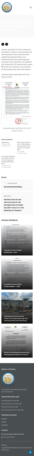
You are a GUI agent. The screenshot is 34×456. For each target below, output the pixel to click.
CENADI (3, 425)
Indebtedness (5, 142)
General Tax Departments (8, 407)
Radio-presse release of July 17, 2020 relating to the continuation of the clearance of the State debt (24, 146)
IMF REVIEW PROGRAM (13, 187)
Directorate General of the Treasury (11, 410)
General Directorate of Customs (10, 404)
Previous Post (12, 183)
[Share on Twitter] (6, 44)
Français (4, 445)
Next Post (7, 196)
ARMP (3, 419)
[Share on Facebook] (2, 44)
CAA (2, 422)
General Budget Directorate (9, 400)
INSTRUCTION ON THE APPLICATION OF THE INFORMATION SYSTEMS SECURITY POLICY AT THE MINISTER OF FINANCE (14, 205)
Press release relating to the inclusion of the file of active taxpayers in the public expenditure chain (8, 160)
